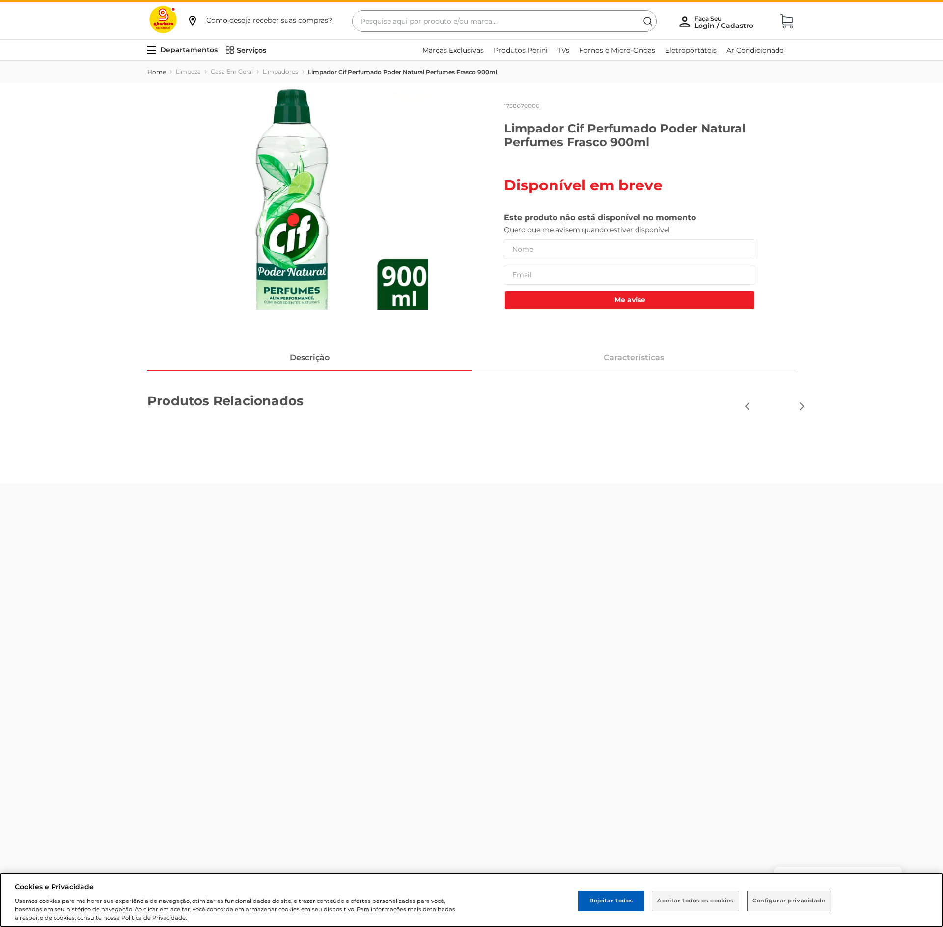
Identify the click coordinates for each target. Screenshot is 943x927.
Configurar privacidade (789, 900)
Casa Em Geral (232, 71)
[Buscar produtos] (647, 21)
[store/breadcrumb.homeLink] (156, 72)
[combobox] (504, 21)
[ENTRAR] (724, 22)
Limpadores (280, 71)
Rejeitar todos (611, 900)
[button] (259, 20)
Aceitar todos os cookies (695, 900)
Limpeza (188, 71)
